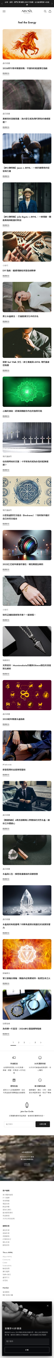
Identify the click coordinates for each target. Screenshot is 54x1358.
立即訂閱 (42, 1124)
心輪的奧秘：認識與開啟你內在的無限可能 (22, 411)
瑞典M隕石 (7, 1274)
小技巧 (5, 265)
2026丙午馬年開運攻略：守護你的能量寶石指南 (25, 68)
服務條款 (6, 1245)
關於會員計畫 (8, 1295)
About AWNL (7, 1256)
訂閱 (27, 1350)
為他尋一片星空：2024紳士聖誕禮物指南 (22, 1028)
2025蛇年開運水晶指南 (14, 719)
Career (5, 1262)
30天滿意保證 (40, 1063)
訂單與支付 (7, 1239)
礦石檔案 (6, 1271)
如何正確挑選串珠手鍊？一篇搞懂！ (19, 614)
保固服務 (6, 1236)
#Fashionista (7, 764)
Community (6, 1259)
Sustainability (7, 1265)
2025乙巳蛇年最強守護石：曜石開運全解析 (23, 564)
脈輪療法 (6, 973)
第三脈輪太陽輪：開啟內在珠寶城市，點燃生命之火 (26, 978)
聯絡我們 (6, 1268)
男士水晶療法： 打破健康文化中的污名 (21, 316)
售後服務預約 (8, 1212)
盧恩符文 (6, 1277)
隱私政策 (6, 1242)
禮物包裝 (14, 1086)
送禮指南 (6, 1023)
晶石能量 (6, 63)
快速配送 (14, 1063)
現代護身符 (7, 456)
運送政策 (6, 1230)
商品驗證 (6, 1215)
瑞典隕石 (6, 660)
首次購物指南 (39, 1086)
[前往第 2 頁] (41, 1042)
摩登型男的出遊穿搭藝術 (14, 769)
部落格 (5, 1280)
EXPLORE (27, 1164)
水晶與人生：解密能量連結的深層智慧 (20, 874)
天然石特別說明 (9, 1218)
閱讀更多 (6, 73)
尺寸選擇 (6, 1198)
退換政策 (6, 1233)
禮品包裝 (6, 1204)
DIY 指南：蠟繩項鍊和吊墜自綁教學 (19, 270)
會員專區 (6, 1292)
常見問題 (6, 1201)
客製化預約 (7, 1209)
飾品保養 (6, 1206)
